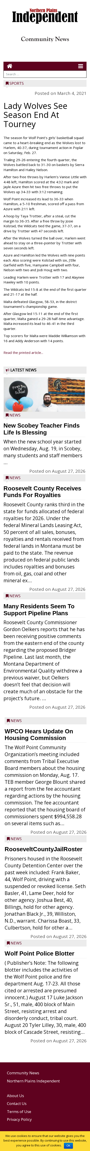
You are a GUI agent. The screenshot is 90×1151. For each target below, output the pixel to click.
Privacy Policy (19, 1119)
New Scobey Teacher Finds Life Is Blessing (41, 429)
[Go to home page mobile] (7, 66)
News (15, 415)
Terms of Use (19, 1111)
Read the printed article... (23, 352)
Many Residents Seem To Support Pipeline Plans (39, 610)
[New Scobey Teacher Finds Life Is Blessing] (44, 405)
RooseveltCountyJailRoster (43, 849)
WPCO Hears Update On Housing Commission (39, 735)
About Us (15, 1095)
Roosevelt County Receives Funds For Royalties (42, 492)
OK (68, 1145)
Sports (16, 83)
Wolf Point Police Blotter (39, 953)
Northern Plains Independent (33, 1081)
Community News (23, 1072)
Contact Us (17, 1103)
